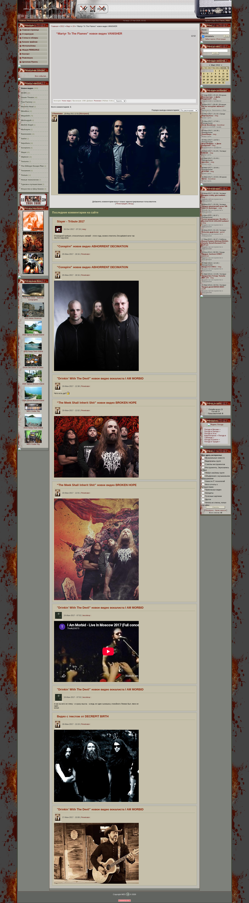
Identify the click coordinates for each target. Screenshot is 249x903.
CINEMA (205, 153)
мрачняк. (205, 162)
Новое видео (27, 88)
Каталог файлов (29, 42)
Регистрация (32, 21)
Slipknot (24, 157)
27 (208, 83)
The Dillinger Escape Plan (32, 166)
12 (204, 77)
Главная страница (30, 30)
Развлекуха (27, 58)
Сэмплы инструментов (215, 464)
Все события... (41, 76)
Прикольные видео (213, 490)
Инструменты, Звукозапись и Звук (214, 110)
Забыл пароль (210, 39)
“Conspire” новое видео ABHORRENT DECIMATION (92, 246)
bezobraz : (77, 615)
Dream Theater (27, 97)
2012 (62, 26)
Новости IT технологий (215, 481)
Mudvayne (25, 129)
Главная (22, 21)
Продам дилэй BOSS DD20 (213, 287)
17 (223, 77)
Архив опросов (220, 510)
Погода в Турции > (212, 442)
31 (223, 83)
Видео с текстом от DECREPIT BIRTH (83, 716)
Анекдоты (209, 493)
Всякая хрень (206, 118)
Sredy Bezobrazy (209, 125)
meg (214, 99)
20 (208, 80)
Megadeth (25, 116)
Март (68, 26)
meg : (75, 229)
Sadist (24, 139)
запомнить (209, 36)
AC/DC (24, 93)
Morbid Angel (27, 125)
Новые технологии (30, 180)
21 (212, 80)
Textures (25, 161)
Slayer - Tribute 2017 (71, 221)
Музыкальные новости (215, 458)
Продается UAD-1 (209, 267)
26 (204, 83)
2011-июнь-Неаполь (33, 318)
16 (219, 77)
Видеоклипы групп (213, 461)
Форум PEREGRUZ (30, 50)
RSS (228, 21)
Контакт (25, 54)
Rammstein (26, 134)
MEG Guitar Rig (33, 411)
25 (227, 80)
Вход (41, 21)
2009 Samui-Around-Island (33, 335)
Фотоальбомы (29, 46)
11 (227, 74)
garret (222, 232)
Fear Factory (26, 102)
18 (227, 77)
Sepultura (25, 143)
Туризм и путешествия (31, 184)
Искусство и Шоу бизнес (32, 189)
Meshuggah (26, 120)
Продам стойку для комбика (213, 195)
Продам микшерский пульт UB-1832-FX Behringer (214, 207)
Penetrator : (76, 254)
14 (212, 77)
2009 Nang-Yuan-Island (33, 351)
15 (215, 77)
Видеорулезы (207, 116)
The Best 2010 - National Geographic (33, 299)
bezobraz (220, 125)
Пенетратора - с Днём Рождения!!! (211, 98)
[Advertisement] (215, 349)
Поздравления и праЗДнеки (211, 101)
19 (204, 80)
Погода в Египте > (212, 440)
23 (219, 80)
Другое (208, 499)
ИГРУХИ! (205, 171)
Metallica (25, 111)
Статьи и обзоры (30, 38)
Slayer (23, 152)
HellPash (205, 245)
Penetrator (97, 101)
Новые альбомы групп (214, 473)
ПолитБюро (206, 134)
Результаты (209, 510)
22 (215, 80)
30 (219, 83)
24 (74, 26)
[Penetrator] (57, 193)
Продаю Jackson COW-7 (212, 254)
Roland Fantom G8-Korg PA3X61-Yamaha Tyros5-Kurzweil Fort (215, 242)
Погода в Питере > (212, 431)
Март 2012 (215, 65)
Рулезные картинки (213, 496)
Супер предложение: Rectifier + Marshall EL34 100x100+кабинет (215, 220)
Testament (25, 171)
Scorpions (25, 148)
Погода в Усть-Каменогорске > (211, 434)
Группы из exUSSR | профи (211, 127)
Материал (84, 113)
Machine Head (27, 107)
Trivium (24, 175)
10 (223, 74)
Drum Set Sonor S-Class (33, 367)
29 (215, 83)
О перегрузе (28, 34)
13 (208, 77)
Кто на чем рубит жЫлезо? (213, 106)
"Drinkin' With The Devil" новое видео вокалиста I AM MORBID (100, 378)
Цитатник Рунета (30, 62)
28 (212, 83)
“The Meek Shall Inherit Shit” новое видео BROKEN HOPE (97, 402)
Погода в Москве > (212, 429)
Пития (204, 179)
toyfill (203, 289)
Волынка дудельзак (210, 232)
